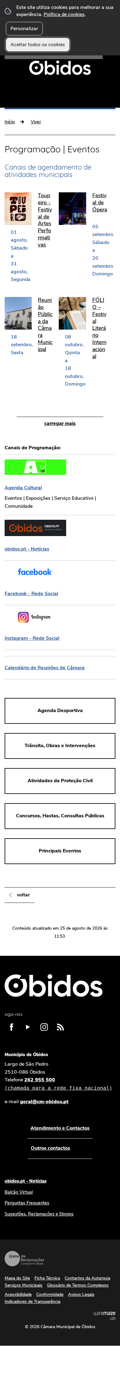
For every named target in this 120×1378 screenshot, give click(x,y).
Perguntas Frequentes (27, 1203)
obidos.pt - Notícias (25, 1181)
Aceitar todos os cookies (37, 44)
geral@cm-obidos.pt (44, 1101)
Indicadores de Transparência (32, 1301)
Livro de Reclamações (24, 1258)
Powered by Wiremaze (104, 1315)
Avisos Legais (81, 1294)
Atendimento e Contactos (60, 1128)
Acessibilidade (18, 1294)
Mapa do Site (17, 1278)
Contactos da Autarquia (87, 1278)
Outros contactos (50, 1148)
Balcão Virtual (19, 1192)
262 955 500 (58, 1083)
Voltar (23, 894)
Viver (36, 122)
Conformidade (49, 1294)
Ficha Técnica (47, 1278)
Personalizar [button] (24, 28)
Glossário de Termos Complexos (78, 1285)
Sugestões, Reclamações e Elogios (39, 1214)
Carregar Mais (60, 423)
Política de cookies (64, 14)
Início (10, 122)
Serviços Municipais (23, 1285)
